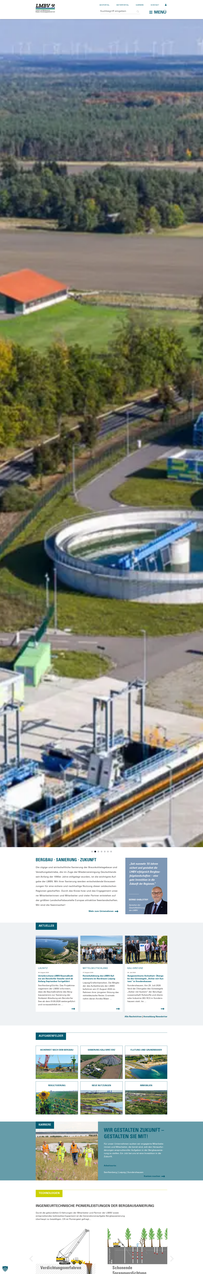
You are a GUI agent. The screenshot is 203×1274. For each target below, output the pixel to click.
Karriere (140, 5)
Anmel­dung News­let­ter (155, 1017)
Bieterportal (122, 5)
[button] (157, 12)
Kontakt (155, 5)
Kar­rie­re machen (152, 1176)
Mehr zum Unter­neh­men (101, 911)
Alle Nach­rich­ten (133, 1017)
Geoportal (104, 5)
